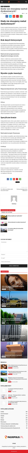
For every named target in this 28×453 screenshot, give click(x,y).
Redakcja (5, 13)
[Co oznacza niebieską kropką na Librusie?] (4, 390)
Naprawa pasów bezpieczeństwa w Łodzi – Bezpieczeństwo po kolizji (13, 303)
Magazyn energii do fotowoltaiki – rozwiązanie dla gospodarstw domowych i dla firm (13, 320)
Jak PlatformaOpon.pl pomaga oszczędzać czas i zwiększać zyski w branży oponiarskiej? (13, 337)
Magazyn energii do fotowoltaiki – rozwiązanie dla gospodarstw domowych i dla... (17, 379)
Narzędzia (4, 289)
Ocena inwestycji (6, 6)
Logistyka (3, 356)
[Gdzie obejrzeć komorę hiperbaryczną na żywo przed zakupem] (14, 282)
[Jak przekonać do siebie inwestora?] (4, 223)
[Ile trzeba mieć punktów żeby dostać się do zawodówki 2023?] (4, 403)
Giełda (2, 411)
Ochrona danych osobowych (8, 426)
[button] (26, 2)
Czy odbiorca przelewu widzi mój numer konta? (7, 190)
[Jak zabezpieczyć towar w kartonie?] (14, 350)
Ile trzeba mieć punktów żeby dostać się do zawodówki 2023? (17, 402)
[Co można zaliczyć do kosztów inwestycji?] (4, 230)
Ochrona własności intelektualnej (9, 424)
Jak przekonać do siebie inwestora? (17, 222)
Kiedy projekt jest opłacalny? (15, 215)
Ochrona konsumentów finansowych (10, 428)
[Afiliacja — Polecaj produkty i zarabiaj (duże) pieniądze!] (4, 396)
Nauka (2, 419)
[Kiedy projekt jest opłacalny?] (4, 217)
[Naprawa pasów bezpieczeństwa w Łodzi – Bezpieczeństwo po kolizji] (14, 299)
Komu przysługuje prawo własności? (22, 190)
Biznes (2, 6)
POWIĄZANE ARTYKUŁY (8, 210)
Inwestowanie (4, 413)
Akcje (2, 417)
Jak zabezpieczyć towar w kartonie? (12, 355)
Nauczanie (3, 422)
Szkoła (10, 391)
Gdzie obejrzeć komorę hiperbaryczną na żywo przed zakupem (13, 286)
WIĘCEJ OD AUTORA (6, 212)
